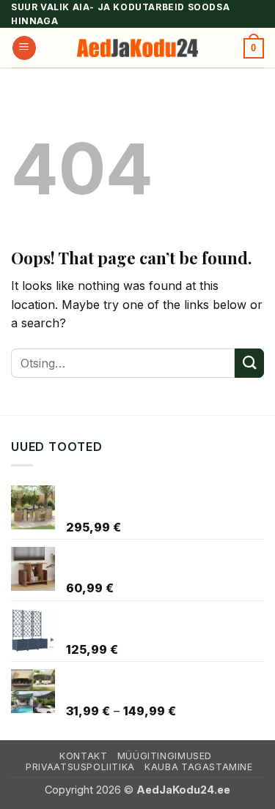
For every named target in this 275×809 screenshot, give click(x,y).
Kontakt (83, 755)
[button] (24, 48)
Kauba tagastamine (198, 766)
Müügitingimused (164, 755)
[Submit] (249, 362)
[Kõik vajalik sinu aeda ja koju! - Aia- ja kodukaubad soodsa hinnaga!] (138, 48)
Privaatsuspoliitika (80, 766)
